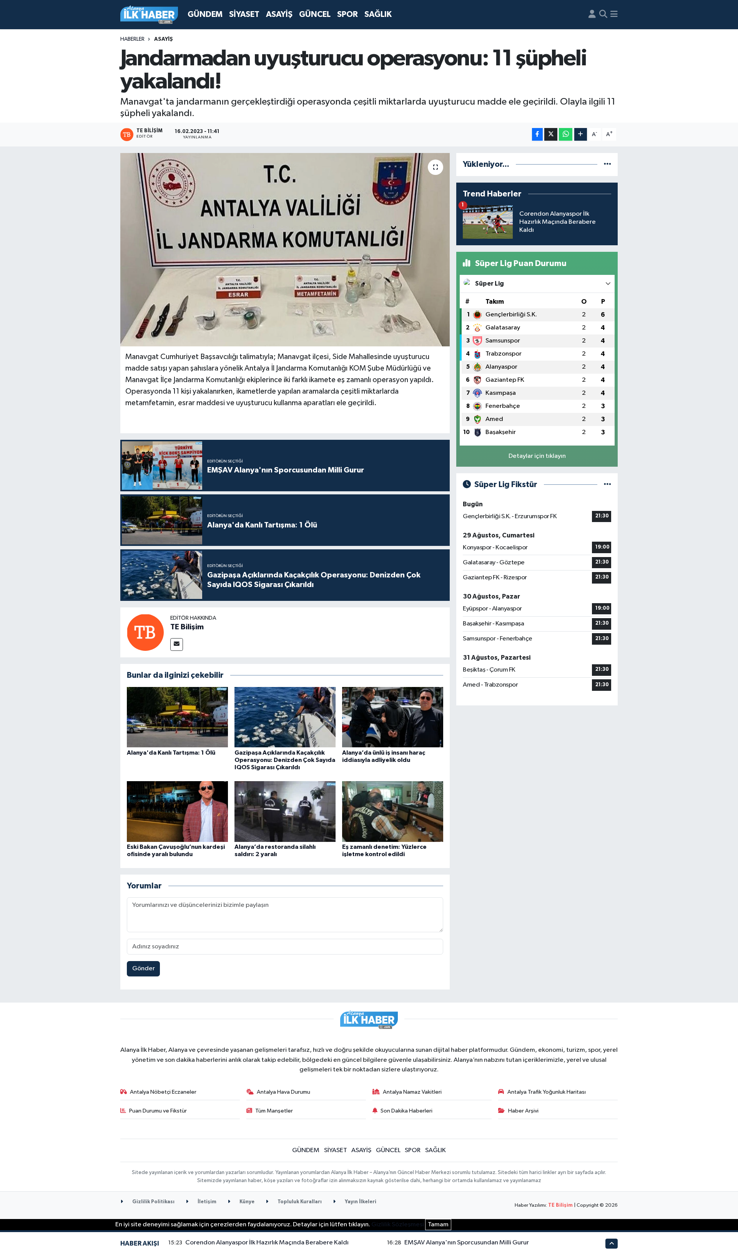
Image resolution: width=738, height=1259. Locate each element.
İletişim (206, 1201)
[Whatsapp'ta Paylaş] (565, 134)
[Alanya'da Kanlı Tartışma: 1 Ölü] (177, 716)
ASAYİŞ (279, 14)
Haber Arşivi (523, 1111)
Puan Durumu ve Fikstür (158, 1111)
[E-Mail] (176, 644)
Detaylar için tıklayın (537, 456)
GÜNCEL (315, 14)
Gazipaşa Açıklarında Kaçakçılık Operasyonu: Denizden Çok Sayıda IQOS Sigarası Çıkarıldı (284, 760)
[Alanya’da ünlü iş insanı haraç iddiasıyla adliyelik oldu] (392, 716)
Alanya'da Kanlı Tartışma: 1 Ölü (171, 753)
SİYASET (244, 14)
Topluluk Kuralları (299, 1201)
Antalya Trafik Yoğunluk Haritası (546, 1092)
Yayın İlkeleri (360, 1201)
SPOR (347, 14)
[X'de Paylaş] (550, 134)
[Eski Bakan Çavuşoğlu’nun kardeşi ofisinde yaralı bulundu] (177, 811)
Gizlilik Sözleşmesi (397, 1224)
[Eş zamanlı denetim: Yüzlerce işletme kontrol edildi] (392, 811)
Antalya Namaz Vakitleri (412, 1092)
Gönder (143, 968)
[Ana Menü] (614, 15)
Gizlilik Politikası (153, 1201)
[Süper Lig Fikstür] (607, 484)
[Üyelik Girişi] (592, 15)
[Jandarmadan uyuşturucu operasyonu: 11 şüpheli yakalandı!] (285, 249)
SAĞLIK (378, 14)
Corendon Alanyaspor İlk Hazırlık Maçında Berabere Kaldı (267, 1242)
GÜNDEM (205, 14)
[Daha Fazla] (580, 134)
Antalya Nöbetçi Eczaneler (163, 1092)
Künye (246, 1201)
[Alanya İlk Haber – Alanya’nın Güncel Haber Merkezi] (149, 14)
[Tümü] (607, 164)
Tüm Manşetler (274, 1111)
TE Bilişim (187, 627)
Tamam (438, 1224)
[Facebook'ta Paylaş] (537, 134)
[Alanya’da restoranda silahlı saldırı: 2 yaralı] (285, 811)
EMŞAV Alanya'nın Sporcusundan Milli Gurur (466, 1242)
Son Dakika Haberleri (406, 1111)
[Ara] (603, 15)
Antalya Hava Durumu (283, 1092)
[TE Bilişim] (145, 632)
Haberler (132, 39)
